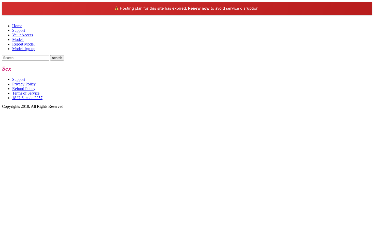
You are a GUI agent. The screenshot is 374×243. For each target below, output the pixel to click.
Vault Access (22, 35)
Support (18, 30)
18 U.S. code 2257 (27, 98)
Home (17, 26)
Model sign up (23, 49)
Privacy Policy (24, 84)
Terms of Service (25, 93)
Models (18, 39)
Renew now (199, 8)
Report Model (23, 44)
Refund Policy (23, 88)
